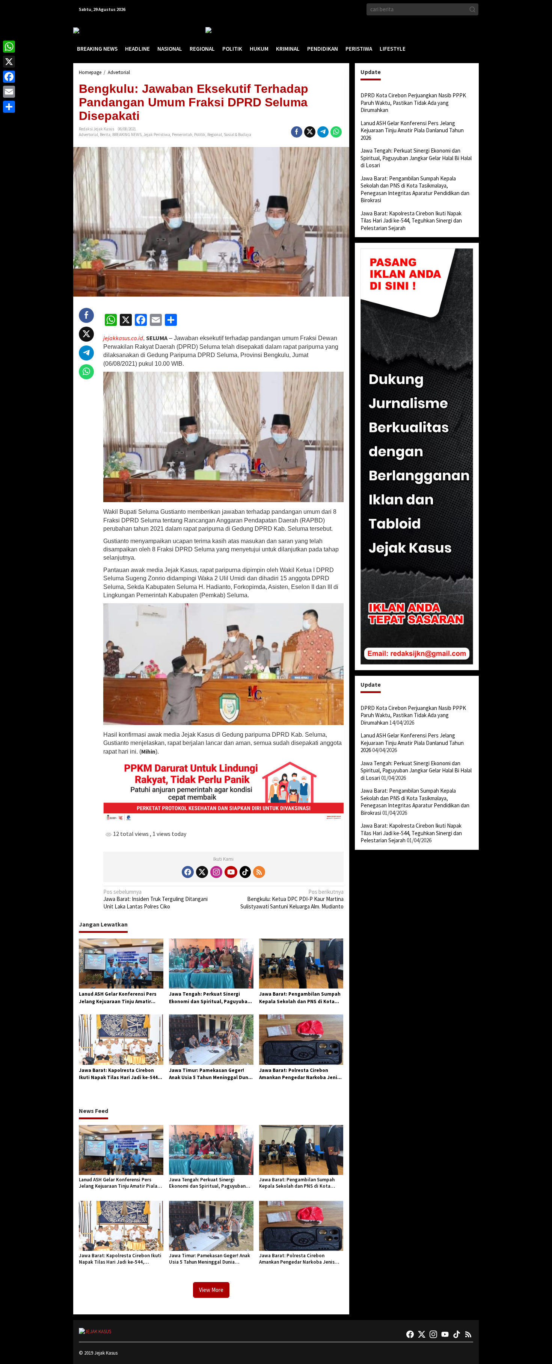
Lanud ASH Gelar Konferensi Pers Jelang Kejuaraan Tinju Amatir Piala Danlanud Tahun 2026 (118, 998)
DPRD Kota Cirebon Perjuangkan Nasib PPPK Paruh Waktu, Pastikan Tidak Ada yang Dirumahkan (413, 103)
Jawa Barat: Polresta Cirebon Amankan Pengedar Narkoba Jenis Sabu (299, 1074)
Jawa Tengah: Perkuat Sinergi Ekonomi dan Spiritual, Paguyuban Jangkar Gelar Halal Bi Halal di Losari (209, 998)
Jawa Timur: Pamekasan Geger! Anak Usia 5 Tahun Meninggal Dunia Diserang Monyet (211, 1074)
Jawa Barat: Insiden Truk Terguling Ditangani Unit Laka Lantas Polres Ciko (155, 899)
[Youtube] (231, 872)
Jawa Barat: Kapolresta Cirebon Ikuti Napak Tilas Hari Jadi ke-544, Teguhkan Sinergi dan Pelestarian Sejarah (119, 1074)
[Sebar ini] (296, 132)
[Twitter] (202, 872)
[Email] (9, 91)
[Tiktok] (245, 872)
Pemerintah (182, 134)
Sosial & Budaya (237, 134)
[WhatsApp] (9, 46)
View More (211, 1289)
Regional (214, 134)
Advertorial (88, 134)
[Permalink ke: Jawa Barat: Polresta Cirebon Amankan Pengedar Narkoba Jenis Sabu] (301, 1039)
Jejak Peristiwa (156, 134)
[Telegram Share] (323, 132)
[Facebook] (188, 872)
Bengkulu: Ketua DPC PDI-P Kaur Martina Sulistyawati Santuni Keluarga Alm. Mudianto (291, 899)
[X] (9, 61)
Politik (199, 134)
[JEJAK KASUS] (92, 30)
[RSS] (259, 872)
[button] (472, 9)
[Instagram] (216, 872)
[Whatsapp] (336, 132)
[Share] (9, 106)
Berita (105, 134)
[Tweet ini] (309, 132)
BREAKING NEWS (127, 134)
